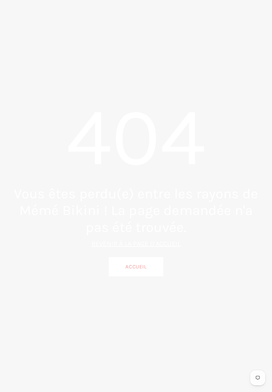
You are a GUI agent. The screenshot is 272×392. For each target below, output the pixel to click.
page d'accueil (156, 243)
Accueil (135, 266)
